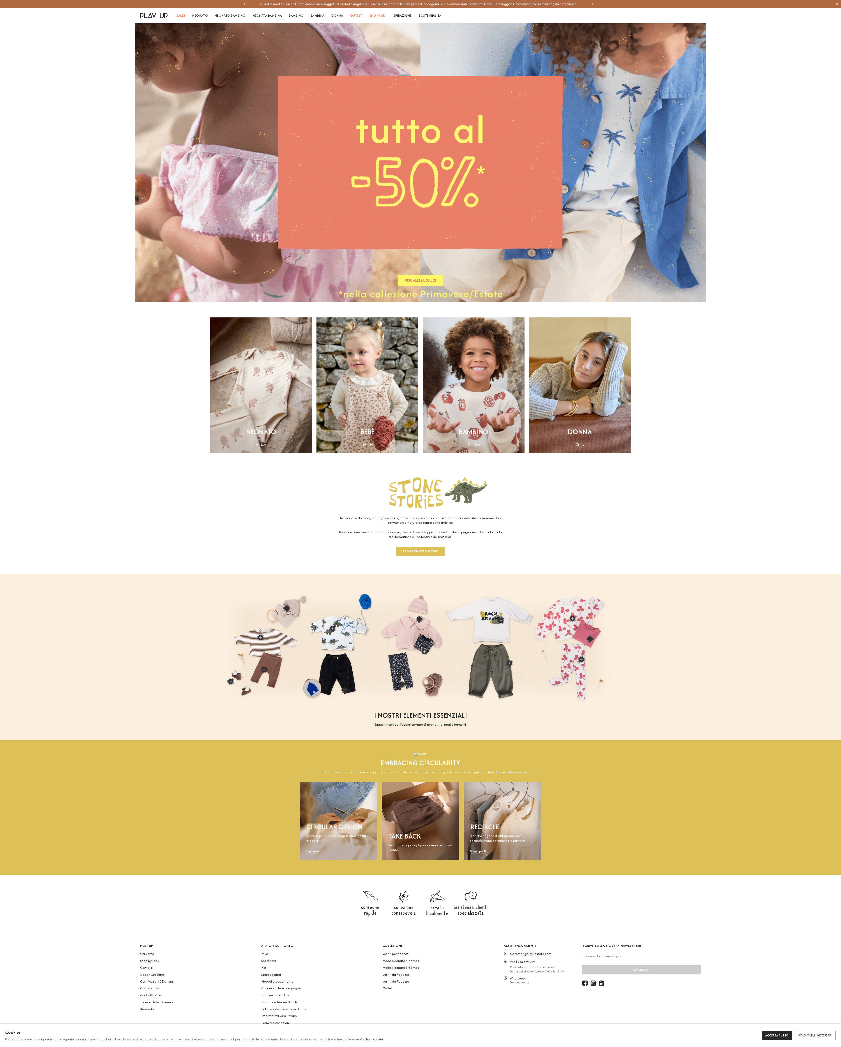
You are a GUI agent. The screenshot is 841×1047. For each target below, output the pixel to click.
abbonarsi (641, 970)
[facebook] (585, 983)
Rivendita (147, 1009)
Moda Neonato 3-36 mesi (401, 960)
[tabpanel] (420, 162)
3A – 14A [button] (474, 444)
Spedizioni (268, 960)
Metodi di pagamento (277, 981)
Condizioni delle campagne (281, 988)
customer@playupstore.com (530, 953)
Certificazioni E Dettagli (157, 981)
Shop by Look (149, 960)
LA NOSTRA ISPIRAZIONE (420, 551)
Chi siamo (147, 953)
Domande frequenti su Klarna (282, 1002)
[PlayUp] (154, 15)
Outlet (387, 988)
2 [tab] (422, 296)
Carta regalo (149, 988)
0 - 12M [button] (261, 444)
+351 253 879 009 (522, 961)
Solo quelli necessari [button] (815, 1035)
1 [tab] (417, 296)
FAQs (265, 953)
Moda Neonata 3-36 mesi (401, 967)
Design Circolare (152, 974)
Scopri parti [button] (478, 851)
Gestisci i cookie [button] (371, 1039)
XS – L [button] (580, 444)
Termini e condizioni (275, 1022)
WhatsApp (517, 978)
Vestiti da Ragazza (396, 981)
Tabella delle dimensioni (157, 1002)
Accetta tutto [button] (777, 1035)
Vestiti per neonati (396, 953)
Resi (264, 967)
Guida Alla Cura (151, 995)
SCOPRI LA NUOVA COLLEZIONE (421, 281)
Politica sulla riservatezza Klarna (284, 1009)
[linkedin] (601, 983)
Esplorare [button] (312, 851)
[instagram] (593, 983)
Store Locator (271, 974)
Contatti (146, 967)
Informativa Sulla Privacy (279, 1015)
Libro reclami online (275, 995)
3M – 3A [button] (367, 444)
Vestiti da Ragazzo (396, 974)
